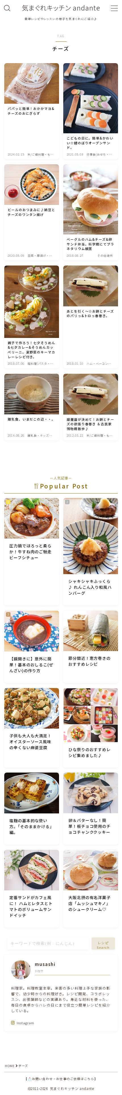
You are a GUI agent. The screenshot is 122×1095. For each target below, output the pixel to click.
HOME (9, 1065)
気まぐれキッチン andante (61, 7)
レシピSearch (103, 944)
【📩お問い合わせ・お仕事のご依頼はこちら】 (61, 1078)
